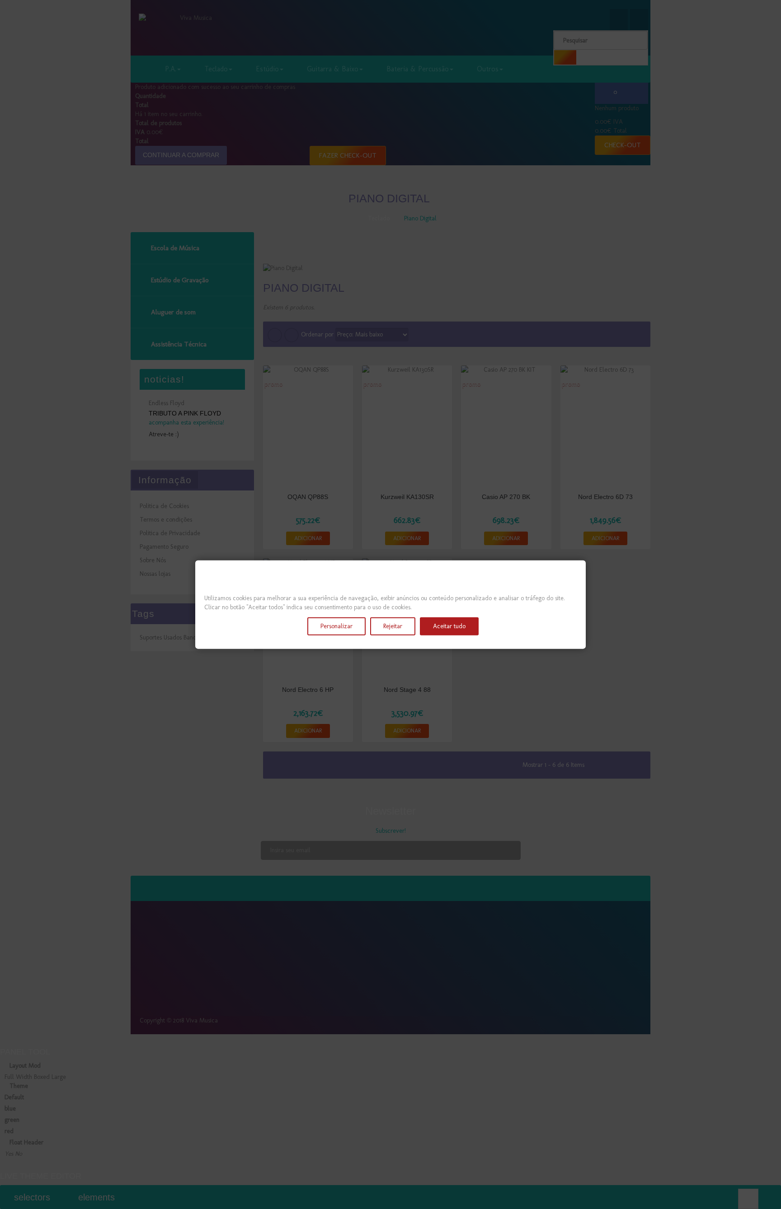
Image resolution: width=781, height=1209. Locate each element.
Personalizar (336, 626)
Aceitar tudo (449, 626)
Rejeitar (392, 626)
